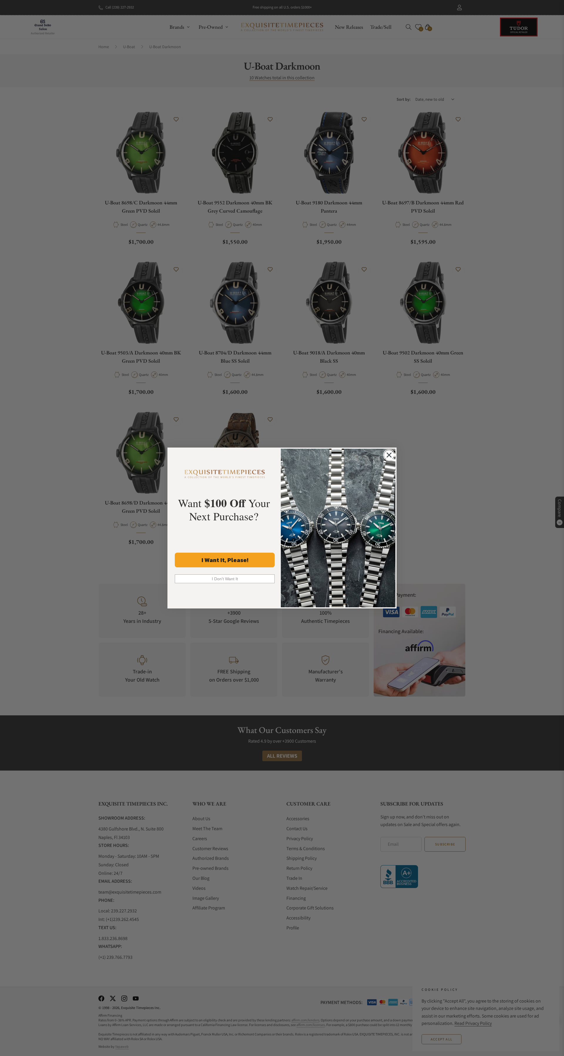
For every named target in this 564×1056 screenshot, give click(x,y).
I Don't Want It (225, 578)
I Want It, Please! (225, 560)
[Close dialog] (389, 455)
